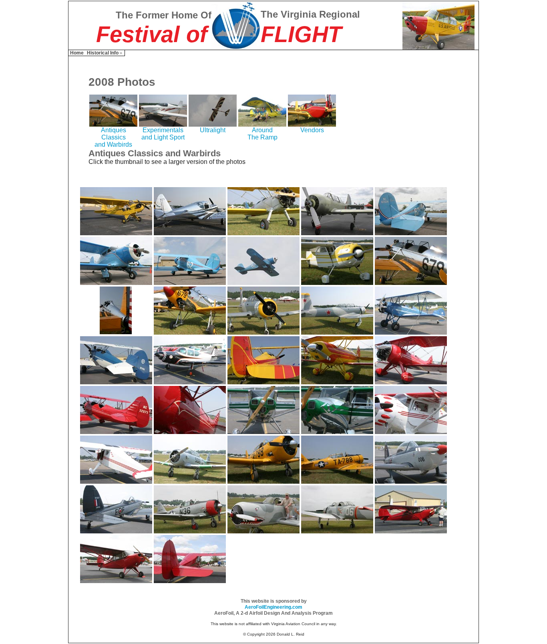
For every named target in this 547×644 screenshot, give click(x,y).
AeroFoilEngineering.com (273, 607)
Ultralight (212, 130)
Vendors (312, 130)
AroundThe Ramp (262, 134)
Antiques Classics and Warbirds (113, 137)
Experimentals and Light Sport (163, 134)
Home (77, 53)
